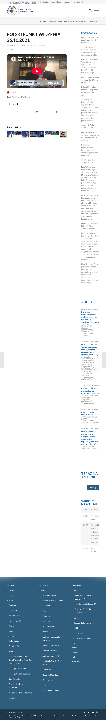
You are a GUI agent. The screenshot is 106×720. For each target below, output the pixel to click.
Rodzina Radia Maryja (82, 623)
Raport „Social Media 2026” (88, 413)
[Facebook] (85, 712)
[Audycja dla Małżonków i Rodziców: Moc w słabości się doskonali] (2, 360)
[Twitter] (89, 712)
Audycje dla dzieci (50, 651)
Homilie (46, 632)
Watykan (12, 605)
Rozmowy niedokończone (53, 601)
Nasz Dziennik (78, 2)
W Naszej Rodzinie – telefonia (20, 693)
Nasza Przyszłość (16, 3)
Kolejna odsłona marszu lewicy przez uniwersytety (90, 390)
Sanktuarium (44, 2)
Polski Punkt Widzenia (21, 97)
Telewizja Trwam (15, 646)
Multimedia (63, 21)
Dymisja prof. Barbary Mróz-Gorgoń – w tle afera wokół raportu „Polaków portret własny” (89, 437)
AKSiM (11, 651)
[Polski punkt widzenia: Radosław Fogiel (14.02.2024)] (40, 134)
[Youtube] (97, 712)
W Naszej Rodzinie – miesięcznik (17, 686)
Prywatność (77, 661)
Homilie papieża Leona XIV (85, 604)
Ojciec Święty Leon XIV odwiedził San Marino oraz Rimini (90, 80)
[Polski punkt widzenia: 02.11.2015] (18, 133)
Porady (45, 611)
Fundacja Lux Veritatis (17, 668)
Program (75, 643)
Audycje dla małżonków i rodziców (53, 638)
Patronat (75, 657)
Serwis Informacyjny (51, 690)
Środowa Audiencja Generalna (83, 611)
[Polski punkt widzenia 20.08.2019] (25, 134)
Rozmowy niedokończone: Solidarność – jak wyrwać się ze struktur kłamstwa (90, 150)
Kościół (10, 600)
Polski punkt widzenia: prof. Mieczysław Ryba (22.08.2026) (90, 40)
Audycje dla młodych (51, 656)
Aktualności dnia (49, 595)
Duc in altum (47, 621)
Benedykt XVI (14, 616)
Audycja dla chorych (51, 645)
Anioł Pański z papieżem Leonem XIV (85, 597)
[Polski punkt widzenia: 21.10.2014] (55, 133)
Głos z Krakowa (49, 626)
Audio (86, 302)
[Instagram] (93, 712)
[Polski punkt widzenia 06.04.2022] (10, 134)
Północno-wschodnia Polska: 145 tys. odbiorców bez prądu (89, 226)
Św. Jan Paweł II (15, 621)
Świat (11, 595)
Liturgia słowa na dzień (81, 638)
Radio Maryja (14, 641)
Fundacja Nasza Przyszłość (19, 674)
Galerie (77, 618)
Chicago (78, 628)
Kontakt (75, 652)
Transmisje (47, 670)
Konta (74, 647)
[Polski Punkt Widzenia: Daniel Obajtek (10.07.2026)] (63, 134)
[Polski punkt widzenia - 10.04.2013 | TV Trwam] (33, 134)
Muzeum (67, 2)
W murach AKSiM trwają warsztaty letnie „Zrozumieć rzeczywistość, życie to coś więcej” (90, 349)
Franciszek (13, 610)
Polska (11, 590)
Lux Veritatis (56, 2)
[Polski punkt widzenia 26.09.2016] (48, 133)
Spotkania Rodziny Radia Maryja (53, 663)
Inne (44, 685)
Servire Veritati (30, 3)
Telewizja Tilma (15, 698)
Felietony (46, 616)
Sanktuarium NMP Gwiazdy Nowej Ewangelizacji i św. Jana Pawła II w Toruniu (21, 660)
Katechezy (47, 606)
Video (71, 21)
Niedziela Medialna (50, 675)
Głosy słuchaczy (49, 680)
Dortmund (79, 633)
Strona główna (52, 21)
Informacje (11, 585)
